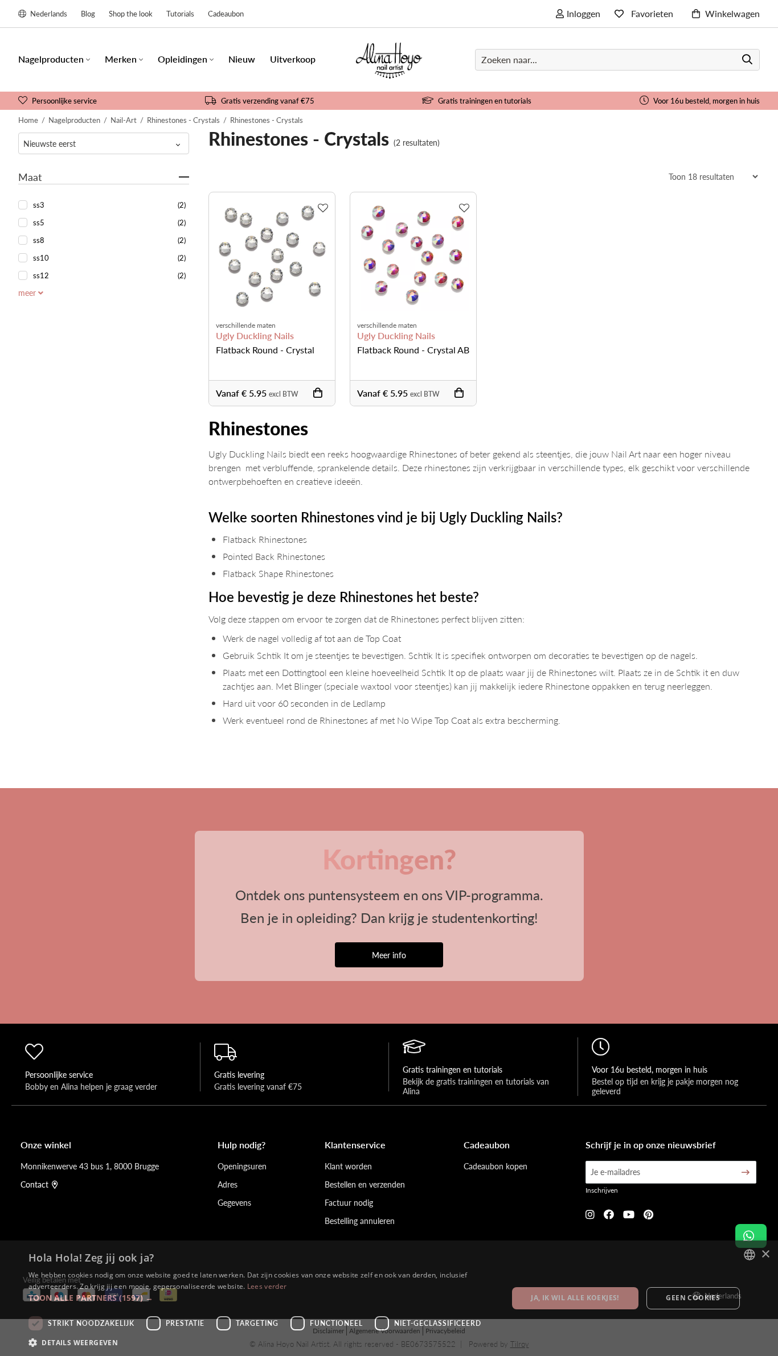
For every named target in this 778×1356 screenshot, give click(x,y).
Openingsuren (242, 1166)
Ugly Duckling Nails (255, 336)
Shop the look (131, 13)
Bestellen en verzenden (365, 1184)
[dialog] (389, 1298)
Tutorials (180, 13)
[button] (260, 1297)
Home (28, 119)
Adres (228, 1184)
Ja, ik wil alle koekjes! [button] (575, 1298)
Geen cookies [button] (693, 1298)
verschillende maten (246, 325)
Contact (34, 1184)
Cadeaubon (226, 13)
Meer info (389, 955)
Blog (88, 13)
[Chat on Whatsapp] (751, 1236)
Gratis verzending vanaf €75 (267, 100)
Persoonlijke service (64, 100)
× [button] (765, 1254)
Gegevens (234, 1202)
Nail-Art (123, 119)
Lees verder (266, 1286)
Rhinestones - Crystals (183, 119)
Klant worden (348, 1166)
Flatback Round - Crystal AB (413, 349)
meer (28, 292)
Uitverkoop (293, 58)
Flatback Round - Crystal (265, 349)
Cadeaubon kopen (495, 1166)
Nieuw (241, 58)
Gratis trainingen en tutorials (484, 100)
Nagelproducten (74, 119)
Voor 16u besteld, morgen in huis (706, 100)
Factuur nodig (349, 1202)
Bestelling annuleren (360, 1220)
